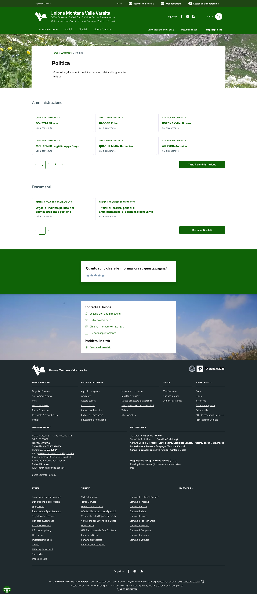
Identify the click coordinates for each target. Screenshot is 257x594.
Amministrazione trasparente (54, 202)
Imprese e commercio (132, 391)
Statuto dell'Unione (41, 525)
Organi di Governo (41, 391)
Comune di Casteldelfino (93, 544)
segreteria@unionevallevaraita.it (55, 457)
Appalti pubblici (88, 400)
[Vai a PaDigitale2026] (207, 368)
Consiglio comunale (48, 117)
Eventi (199, 391)
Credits (35, 544)
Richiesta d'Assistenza (43, 520)
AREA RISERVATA (128, 589)
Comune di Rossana (139, 525)
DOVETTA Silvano (47, 123)
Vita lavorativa (129, 415)
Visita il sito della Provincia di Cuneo (98, 520)
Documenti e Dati (40, 405)
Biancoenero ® (140, 585)
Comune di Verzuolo (139, 540)
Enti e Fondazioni (40, 410)
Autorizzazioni (88, 405)
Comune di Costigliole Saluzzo (144, 497)
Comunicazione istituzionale (161, 29)
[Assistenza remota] (202, 581)
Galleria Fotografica (205, 405)
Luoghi (199, 396)
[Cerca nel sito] (218, 16)
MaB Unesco (87, 525)
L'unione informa (171, 396)
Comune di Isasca (138, 506)
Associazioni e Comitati (207, 419)
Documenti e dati (202, 230)
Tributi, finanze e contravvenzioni (138, 405)
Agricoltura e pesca (90, 391)
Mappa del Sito (39, 559)
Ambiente (86, 396)
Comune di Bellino (90, 535)
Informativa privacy (41, 530)
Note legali (37, 535)
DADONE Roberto (110, 123)
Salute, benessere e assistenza (137, 400)
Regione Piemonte (43, 3)
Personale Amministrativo (45, 415)
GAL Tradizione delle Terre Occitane (98, 530)
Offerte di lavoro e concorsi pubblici (98, 511)
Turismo (125, 410)
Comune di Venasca (139, 535)
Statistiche (37, 554)
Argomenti (66, 53)
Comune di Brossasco (91, 540)
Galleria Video (202, 410)
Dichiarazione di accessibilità (46, 501)
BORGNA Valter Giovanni (177, 123)
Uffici (34, 400)
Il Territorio (201, 400)
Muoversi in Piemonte (92, 506)
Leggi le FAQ (38, 506)
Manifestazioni (170, 391)
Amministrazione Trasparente (46, 497)
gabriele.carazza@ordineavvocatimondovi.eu (159, 464)
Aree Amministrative (42, 396)
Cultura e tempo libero (92, 415)
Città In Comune (192, 581)
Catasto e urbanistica (91, 410)
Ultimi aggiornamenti (42, 549)
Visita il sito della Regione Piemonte (98, 516)
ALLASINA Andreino (174, 146)
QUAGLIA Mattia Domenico (116, 146)
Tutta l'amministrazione (202, 164)
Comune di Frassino (139, 501)
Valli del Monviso (89, 497)
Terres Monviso (88, 501)
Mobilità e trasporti (131, 396)
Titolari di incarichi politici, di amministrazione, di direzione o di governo (126, 209)
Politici (35, 419)
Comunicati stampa (172, 400)
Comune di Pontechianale (142, 520)
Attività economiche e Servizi (210, 415)
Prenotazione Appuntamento (46, 511)
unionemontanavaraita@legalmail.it (56, 453)
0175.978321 (43, 439)
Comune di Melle (138, 511)
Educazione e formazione (93, 419)
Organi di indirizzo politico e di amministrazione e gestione (55, 209)
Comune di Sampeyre (140, 530)
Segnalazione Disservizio (44, 516)
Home (55, 53)
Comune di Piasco (138, 516)
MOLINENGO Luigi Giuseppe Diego (57, 146)
